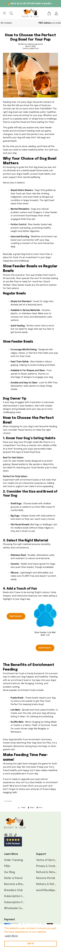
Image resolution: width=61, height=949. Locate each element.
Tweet (23, 807)
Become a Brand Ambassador (23, 884)
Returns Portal (45, 878)
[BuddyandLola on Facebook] (6, 835)
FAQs (7, 866)
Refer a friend (13, 878)
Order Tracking (13, 860)
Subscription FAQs (15, 902)
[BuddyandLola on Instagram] (10, 835)
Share (32, 807)
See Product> (16, 616)
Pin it (40, 807)
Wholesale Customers (18, 908)
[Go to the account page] (56, 13)
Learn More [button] (11, 936)
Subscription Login (16, 896)
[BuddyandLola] (30, 13)
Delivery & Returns (48, 884)
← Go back (7, 801)
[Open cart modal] (49, 13)
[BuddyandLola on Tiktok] (15, 835)
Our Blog (9, 872)
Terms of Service (47, 860)
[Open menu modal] (3, 13)
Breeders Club (13, 890)
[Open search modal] (11, 13)
